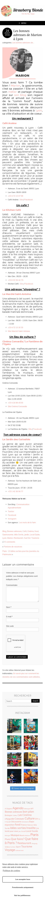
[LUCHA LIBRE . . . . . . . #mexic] (31, 776)
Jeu (19, 831)
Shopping (34, 843)
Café (25, 531)
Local (23, 831)
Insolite (31, 828)
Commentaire (11, 585)
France (24, 825)
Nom (8, 607)
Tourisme (35, 538)
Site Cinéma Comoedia (17, 406)
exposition (10, 824)
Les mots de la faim (27, 522)
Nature (27, 835)
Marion (10, 538)
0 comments (10, 542)
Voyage (10, 850)
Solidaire (7, 847)
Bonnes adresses (14, 531)
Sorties (12, 847)
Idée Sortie (18, 534)
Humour (30, 825)
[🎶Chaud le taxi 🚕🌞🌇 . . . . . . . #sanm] (31, 759)
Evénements (25, 822)
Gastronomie (7, 534)
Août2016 (7, 34)
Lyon (4, 538)
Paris (34, 834)
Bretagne (8, 815)
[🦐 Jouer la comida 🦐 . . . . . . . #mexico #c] (31, 726)
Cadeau (15, 815)
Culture (30, 818)
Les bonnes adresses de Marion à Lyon (27, 35)
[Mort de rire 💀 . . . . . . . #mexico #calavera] (31, 742)
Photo (7, 839)
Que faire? (17, 839)
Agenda (17, 808)
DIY (36, 819)
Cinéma (30, 531)
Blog (4, 531)
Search (35, 701)
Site (21, 199)
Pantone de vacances (13, 546)
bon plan (28, 811)
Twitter (11, 511)
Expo (31, 821)
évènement (19, 850)
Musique (15, 835)
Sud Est (27, 538)
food (37, 531)
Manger (7, 835)
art (32, 808)
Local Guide (35, 534)
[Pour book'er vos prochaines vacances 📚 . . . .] (14, 759)
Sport (18, 847)
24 (7, 30)
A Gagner (8, 809)
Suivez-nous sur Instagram (24, 788)
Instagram (12, 519)
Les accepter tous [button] (22, 879)
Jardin (26, 534)
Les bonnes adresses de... (23, 42)
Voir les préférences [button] (22, 895)
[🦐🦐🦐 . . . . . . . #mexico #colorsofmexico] (14, 726)
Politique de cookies (11, 871)
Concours (19, 818)
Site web (10, 626)
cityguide (9, 818)
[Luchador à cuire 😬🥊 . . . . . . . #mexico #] (14, 776)
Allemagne (27, 809)
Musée (22, 835)
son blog (20, 94)
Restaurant (18, 538)
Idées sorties (18, 828)
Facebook (28, 199)
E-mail (9, 616)
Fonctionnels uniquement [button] (22, 887)
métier (13, 91)
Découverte (16, 821)
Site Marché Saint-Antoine (19, 331)
